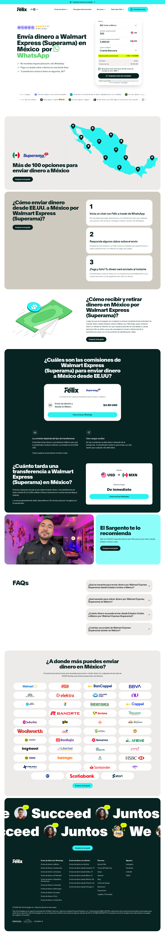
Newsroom (101, 887)
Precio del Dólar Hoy (105, 868)
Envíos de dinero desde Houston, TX (81, 868)
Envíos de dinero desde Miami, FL (81, 875)
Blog (99, 879)
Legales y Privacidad (105, 894)
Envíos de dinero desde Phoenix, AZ (81, 883)
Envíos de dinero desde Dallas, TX (81, 872)
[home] (22, 9)
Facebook (129, 868)
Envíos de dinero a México (50, 864)
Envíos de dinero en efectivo (79, 864)
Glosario (100, 875)
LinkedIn (129, 872)
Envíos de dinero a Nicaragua (51, 889)
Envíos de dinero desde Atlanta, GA (81, 879)
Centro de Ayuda (103, 883)
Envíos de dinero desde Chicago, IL (81, 887)
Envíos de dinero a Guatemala (51, 868)
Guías (100, 872)
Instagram (129, 864)
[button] (82, 2)
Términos (117, 82)
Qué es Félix (102, 864)
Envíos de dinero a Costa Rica (51, 900)
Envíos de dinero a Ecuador (50, 892)
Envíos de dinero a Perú (49, 896)
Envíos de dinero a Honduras (51, 872)
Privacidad (124, 82)
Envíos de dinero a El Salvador (51, 875)
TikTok (128, 875)
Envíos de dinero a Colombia (51, 885)
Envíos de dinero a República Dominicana (51, 880)
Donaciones (102, 890)
